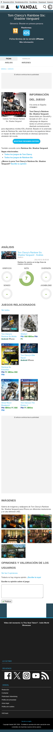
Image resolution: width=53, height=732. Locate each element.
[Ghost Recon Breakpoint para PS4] (10, 389)
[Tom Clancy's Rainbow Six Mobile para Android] (10, 323)
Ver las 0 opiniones (9, 573)
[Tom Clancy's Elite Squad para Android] (29, 348)
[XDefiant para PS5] (29, 323)
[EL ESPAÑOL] (50, 6)
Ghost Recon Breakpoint (6, 403)
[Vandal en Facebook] (8, 675)
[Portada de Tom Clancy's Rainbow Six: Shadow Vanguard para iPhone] (13, 104)
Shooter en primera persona (31, 23)
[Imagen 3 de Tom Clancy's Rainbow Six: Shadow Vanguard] (39, 536)
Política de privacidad (9, 700)
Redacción (5, 689)
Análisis (9, 63)
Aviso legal (5, 703)
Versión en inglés (26, 721)
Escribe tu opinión (18, 163)
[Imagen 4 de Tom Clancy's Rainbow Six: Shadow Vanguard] (13, 536)
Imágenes (26, 63)
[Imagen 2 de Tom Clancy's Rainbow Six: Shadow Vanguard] (13, 551)
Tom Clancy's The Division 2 (28, 403)
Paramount (42, 2)
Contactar (5, 693)
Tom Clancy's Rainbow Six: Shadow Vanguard (26, 17)
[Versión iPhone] (26, 33)
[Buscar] (44, 7)
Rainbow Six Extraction (6, 368)
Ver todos (5, 310)
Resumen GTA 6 (8, 2)
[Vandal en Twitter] (17, 675)
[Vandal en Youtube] (36, 675)
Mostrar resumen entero (26, 141)
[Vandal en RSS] (45, 675)
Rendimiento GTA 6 (21, 2)
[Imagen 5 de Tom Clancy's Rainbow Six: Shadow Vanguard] (39, 521)
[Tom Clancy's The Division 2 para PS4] (29, 389)
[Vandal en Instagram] (26, 675)
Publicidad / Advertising (9, 696)
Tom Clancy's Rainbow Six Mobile (9, 335)
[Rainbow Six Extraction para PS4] (10, 354)
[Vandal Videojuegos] (26, 6)
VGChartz (5, 713)
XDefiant (24, 334)
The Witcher (33, 2)
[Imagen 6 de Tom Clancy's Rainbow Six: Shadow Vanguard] (13, 521)
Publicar (7, 601)
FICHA (8, 59)
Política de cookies (8, 706)
